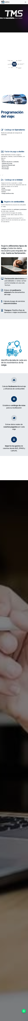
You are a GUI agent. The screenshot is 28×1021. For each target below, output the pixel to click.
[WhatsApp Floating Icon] (24, 1011)
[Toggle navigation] (25, 2)
